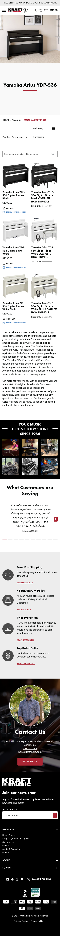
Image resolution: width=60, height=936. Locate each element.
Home (6, 120)
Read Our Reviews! (26, 664)
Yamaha (16, 120)
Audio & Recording (11, 849)
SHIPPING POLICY (25, 583)
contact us (26, 398)
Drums (5, 845)
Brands (5, 852)
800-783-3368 (30, 748)
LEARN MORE (50, 3)
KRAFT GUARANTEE (25, 640)
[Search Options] (52, 154)
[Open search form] (35, 10)
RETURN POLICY (24, 610)
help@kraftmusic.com (30, 751)
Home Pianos (8, 835)
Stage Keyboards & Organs (15, 838)
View (20, 183)
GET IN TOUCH (30, 761)
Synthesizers (8, 842)
